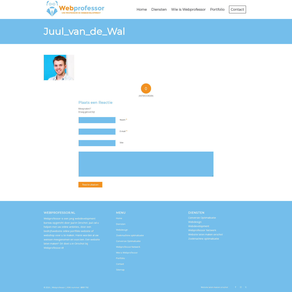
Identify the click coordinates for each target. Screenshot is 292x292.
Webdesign (122, 229)
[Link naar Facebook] (235, 287)
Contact (120, 263)
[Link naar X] (245, 287)
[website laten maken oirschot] (75, 9)
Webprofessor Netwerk (128, 246)
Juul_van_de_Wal (84, 31)
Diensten (120, 224)
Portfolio (120, 258)
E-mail (123, 131)
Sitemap (120, 269)
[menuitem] (141, 9)
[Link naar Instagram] (240, 287)
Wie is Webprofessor (127, 252)
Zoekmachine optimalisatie (130, 235)
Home (119, 218)
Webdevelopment (198, 226)
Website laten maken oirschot (205, 234)
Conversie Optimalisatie (128, 241)
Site (121, 142)
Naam (123, 119)
